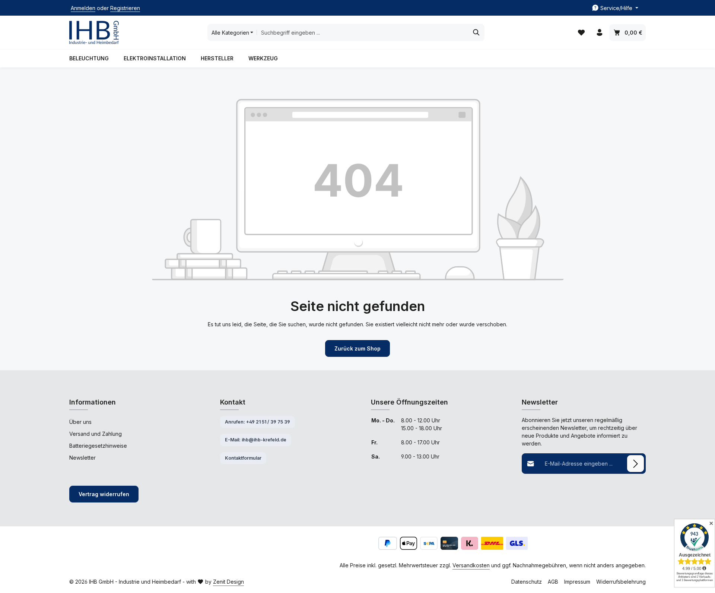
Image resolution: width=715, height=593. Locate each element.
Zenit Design (228, 581)
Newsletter (82, 457)
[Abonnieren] (635, 463)
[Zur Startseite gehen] (94, 32)
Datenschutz (526, 581)
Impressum (577, 581)
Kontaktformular (243, 458)
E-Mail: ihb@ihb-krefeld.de (255, 440)
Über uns (80, 422)
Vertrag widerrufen (104, 494)
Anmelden (83, 8)
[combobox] (362, 32)
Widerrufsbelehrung (621, 581)
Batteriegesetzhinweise (98, 446)
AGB (553, 581)
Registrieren (125, 8)
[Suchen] (476, 32)
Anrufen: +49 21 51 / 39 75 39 (257, 422)
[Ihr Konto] (599, 32)
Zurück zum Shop (357, 348)
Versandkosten (471, 565)
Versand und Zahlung (95, 434)
